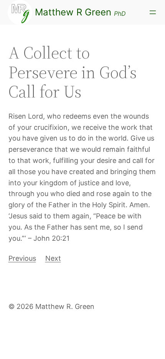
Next (53, 258)
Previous (22, 258)
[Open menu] (152, 12)
